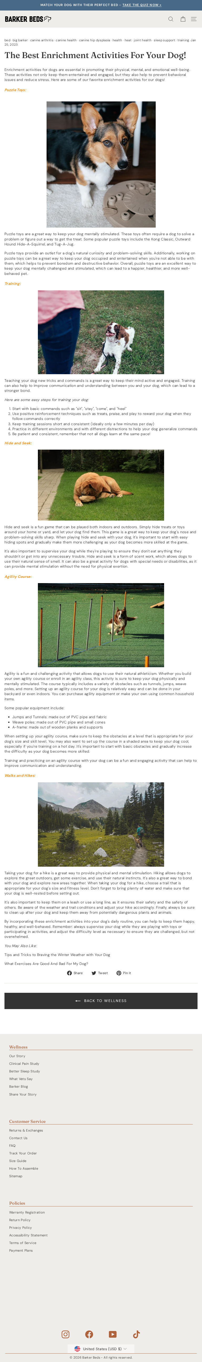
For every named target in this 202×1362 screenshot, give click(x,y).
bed (7, 40)
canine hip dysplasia (94, 40)
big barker (20, 40)
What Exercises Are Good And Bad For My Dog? (46, 963)
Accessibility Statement (28, 1235)
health (117, 40)
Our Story (17, 1056)
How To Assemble (23, 1168)
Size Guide (17, 1161)
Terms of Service (23, 1243)
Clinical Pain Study (24, 1063)
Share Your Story (23, 1094)
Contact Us (18, 1138)
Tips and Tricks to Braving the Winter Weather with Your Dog (57, 954)
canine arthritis (42, 40)
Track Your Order (23, 1153)
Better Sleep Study (24, 1071)
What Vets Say (21, 1079)
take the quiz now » (142, 5)
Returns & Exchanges (26, 1130)
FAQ (12, 1145)
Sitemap (15, 1176)
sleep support (164, 40)
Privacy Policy (20, 1227)
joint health (143, 40)
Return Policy (20, 1220)
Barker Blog (18, 1086)
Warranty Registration (27, 1212)
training (183, 40)
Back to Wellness (105, 1000)
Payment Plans (21, 1250)
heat (128, 40)
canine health (66, 40)
